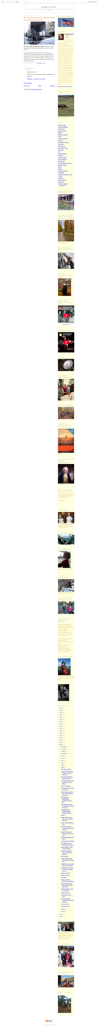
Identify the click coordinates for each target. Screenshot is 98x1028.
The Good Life (64, 856)
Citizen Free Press (62, 131)
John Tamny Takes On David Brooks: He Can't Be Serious (67, 805)
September (64, 753)
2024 (61, 710)
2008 (61, 914)
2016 (61, 729)
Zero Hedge (61, 150)
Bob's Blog (60, 178)
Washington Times (62, 165)
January (63, 911)
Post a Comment (28, 83)
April (62, 765)
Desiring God (61, 129)
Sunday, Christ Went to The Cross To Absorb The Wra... (67, 818)
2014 (61, 733)
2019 (61, 722)
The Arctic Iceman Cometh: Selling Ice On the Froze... (67, 900)
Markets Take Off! (65, 873)
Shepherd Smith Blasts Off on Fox (67, 838)
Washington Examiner (63, 142)
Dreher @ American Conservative (63, 184)
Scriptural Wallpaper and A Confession (67, 889)
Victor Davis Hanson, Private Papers (65, 175)
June (62, 760)
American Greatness (63, 138)
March (63, 767)
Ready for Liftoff (65, 875)
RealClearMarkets (62, 159)
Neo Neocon (61, 182)
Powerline (60, 155)
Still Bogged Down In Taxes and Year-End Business (66, 852)
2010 (61, 742)
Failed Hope (64, 877)
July (62, 758)
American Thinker (62, 157)
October (63, 751)
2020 (61, 719)
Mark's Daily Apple (63, 148)
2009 (61, 744)
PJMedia (60, 133)
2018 (61, 724)
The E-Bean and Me (66, 769)
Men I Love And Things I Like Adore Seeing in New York (67, 793)
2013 (61, 735)
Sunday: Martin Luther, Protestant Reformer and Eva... (67, 860)
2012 (61, 738)
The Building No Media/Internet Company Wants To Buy (66, 799)
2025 (61, 708)
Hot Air (60, 167)
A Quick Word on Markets (67, 841)
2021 (61, 717)
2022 (61, 715)
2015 (61, 731)
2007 (61, 916)
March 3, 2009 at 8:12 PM (36, 79)
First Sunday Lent (65, 906)
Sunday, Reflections (66, 786)
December (64, 746)
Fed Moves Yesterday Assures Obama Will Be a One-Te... (67, 828)
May (62, 762)
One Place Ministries (63, 127)
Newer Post (26, 86)
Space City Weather (63, 135)
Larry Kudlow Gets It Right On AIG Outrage (67, 844)
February (63, 909)
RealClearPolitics (62, 153)
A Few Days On (65, 904)
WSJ (59, 152)
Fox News (60, 140)
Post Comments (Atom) (36, 89)
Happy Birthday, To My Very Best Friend (67, 847)
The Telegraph (61, 146)
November (64, 749)
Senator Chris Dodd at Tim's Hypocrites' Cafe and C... (67, 833)
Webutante (49, 7)
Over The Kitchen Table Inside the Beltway (67, 777)
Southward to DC (65, 892)
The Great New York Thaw (66, 895)
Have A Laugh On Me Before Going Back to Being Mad (67, 885)
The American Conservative (65, 163)
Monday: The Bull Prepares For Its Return (67, 880)
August (63, 756)
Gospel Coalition (62, 125)
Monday (63, 815)
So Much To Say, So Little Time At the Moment (67, 864)
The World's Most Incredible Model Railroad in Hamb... (66, 811)
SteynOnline (61, 172)
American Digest (62, 180)
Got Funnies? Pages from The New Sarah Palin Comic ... (67, 869)
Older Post (52, 86)
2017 (61, 726)
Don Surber (61, 144)
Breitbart (60, 169)
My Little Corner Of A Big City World (67, 789)
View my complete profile (65, 86)
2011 (61, 740)
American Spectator (63, 171)
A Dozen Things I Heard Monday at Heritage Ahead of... (67, 773)
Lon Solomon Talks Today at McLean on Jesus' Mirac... (67, 782)
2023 (61, 713)
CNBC (59, 136)
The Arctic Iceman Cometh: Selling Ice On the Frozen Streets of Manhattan (39, 18)
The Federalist (61, 161)
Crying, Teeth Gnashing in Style (67, 823)
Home (39, 86)
